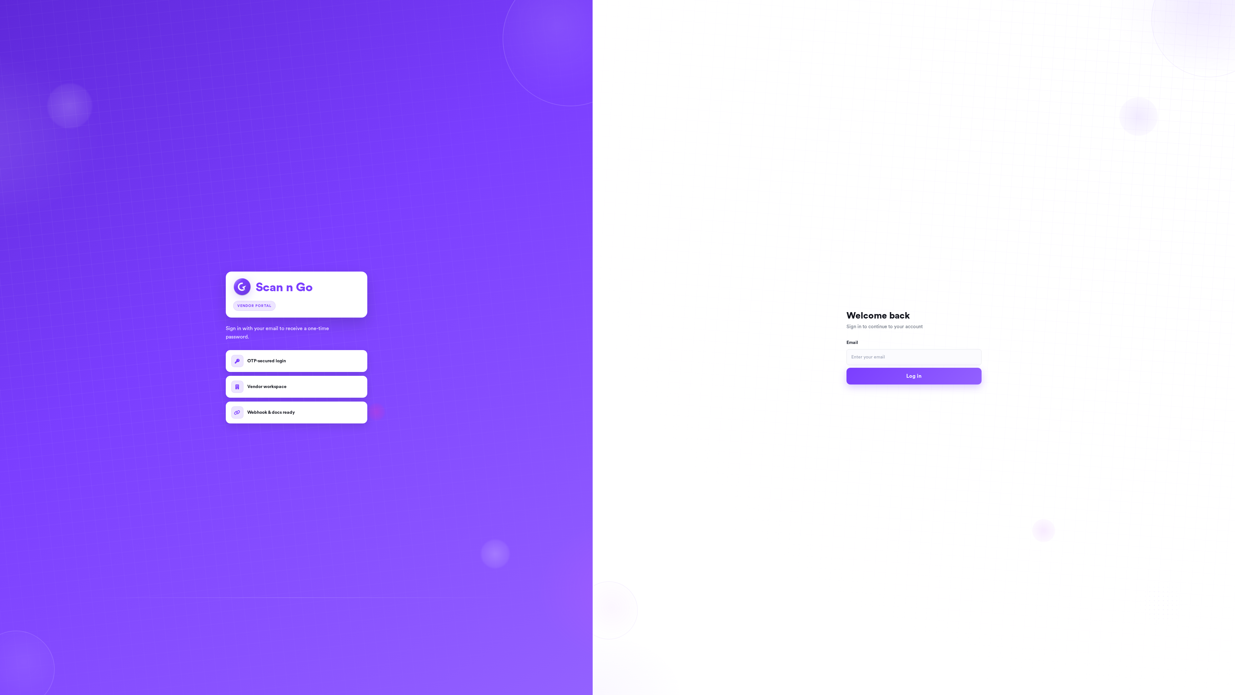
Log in (913, 376)
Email (852, 342)
